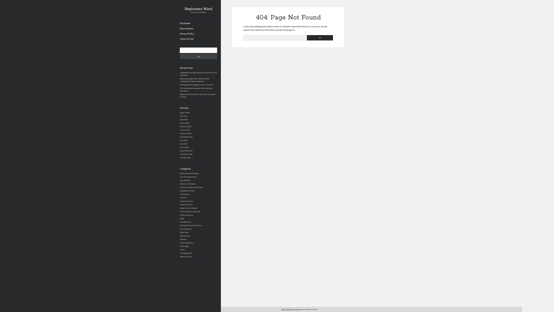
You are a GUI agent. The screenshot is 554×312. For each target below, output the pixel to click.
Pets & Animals (186, 229)
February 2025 (185, 126)
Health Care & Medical (188, 208)
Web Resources (186, 257)
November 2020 (186, 154)
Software (183, 239)
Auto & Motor (185, 180)
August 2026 (185, 113)
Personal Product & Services (191, 225)
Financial (183, 198)
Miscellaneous (185, 222)
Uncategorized (185, 253)
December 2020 (186, 151)
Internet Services (186, 215)
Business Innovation (188, 184)
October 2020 (185, 158)
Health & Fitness (186, 205)
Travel (182, 250)
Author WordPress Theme (291, 309)
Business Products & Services (191, 187)
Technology (184, 246)
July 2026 (183, 116)
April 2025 (184, 119)
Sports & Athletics (187, 243)
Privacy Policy (187, 33)
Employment (185, 194)
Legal (182, 218)
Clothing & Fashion (187, 191)
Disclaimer (185, 23)
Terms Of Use (186, 38)
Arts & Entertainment (188, 177)
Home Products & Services (190, 211)
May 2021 (184, 144)
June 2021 (184, 140)
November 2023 (186, 137)
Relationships (185, 236)
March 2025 (184, 123)
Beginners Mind (198, 9)
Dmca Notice (186, 28)
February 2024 (185, 133)
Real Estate (184, 232)
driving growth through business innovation (196, 85)
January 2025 (185, 130)
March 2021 (184, 147)
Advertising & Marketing (189, 173)
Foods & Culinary (186, 201)
